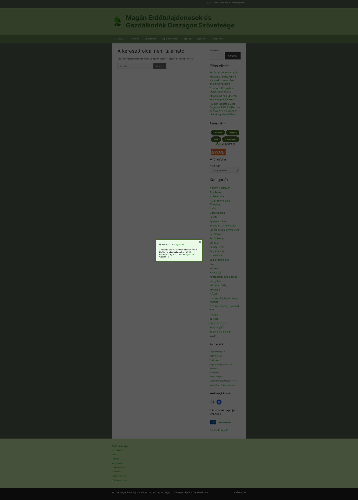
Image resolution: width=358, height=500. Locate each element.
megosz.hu (179, 244)
